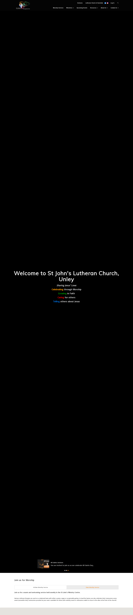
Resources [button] (93, 8)
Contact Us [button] (114, 8)
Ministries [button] (69, 8)
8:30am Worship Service (40, 599)
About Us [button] (104, 8)
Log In (112, 3)
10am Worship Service (92, 599)
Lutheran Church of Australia (94, 3)
